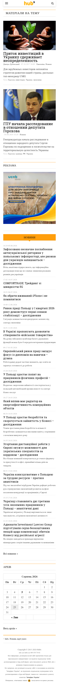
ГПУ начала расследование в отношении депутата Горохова (28, 127)
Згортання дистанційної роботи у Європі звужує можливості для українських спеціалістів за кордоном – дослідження (26, 449)
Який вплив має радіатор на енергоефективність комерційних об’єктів (27, 404)
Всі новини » (10, 553)
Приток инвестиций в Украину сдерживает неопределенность (23, 57)
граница (19, 153)
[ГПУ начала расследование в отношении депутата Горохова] (29, 104)
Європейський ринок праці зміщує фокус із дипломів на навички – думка (27, 354)
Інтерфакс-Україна (33, 677)
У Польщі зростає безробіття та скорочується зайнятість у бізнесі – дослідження (28, 420)
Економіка (41, 64)
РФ (24, 153)
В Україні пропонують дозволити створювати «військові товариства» (28, 333)
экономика (37, 79)
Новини (49, 64)
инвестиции (20, 79)
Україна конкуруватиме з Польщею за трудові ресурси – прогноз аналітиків (28, 478)
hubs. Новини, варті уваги (29, 3)
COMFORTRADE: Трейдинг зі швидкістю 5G (22, 284)
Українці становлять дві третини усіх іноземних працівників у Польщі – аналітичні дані (26, 504)
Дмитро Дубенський (11, 64)
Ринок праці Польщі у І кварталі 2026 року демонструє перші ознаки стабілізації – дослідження (28, 311)
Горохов (11, 79)
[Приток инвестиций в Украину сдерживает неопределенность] (29, 35)
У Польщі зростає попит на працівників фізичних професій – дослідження (26, 378)
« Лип (14, 617)
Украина (29, 79)
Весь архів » (10, 628)
